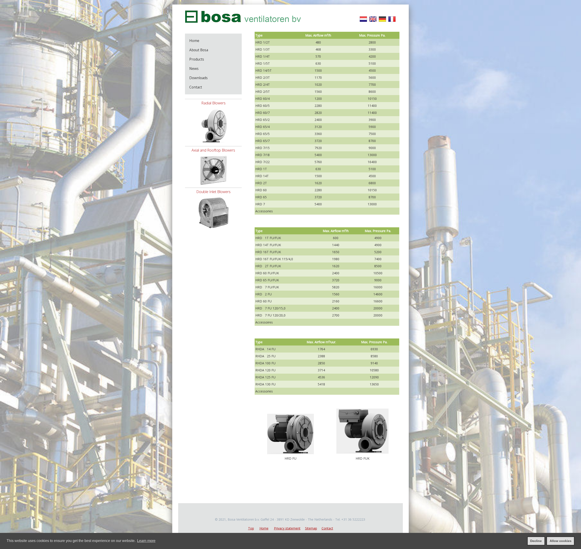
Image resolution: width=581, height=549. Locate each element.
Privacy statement (287, 528)
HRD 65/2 (262, 120)
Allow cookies (560, 541)
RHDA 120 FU (265, 370)
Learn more (146, 541)
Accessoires (264, 322)
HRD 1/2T (262, 42)
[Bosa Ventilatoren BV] (243, 25)
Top (251, 528)
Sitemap (311, 528)
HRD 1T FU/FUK (268, 238)
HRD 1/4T (262, 56)
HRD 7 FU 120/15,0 (270, 308)
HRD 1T (261, 169)
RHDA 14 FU (265, 349)
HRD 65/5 (262, 134)
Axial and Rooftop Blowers (213, 150)
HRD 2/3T (262, 77)
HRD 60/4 (262, 98)
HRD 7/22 (262, 162)
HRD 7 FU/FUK (267, 287)
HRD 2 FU (263, 294)
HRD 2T (261, 183)
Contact (327, 528)
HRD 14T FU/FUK (268, 245)
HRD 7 (260, 204)
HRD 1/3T (262, 49)
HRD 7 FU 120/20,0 (270, 315)
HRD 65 (261, 197)
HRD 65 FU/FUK (267, 280)
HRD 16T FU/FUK (268, 252)
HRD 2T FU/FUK (268, 266)
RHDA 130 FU (265, 384)
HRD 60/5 (262, 105)
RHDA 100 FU (265, 363)
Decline (536, 541)
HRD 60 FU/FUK (267, 273)
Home (263, 528)
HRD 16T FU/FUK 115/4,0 (274, 259)
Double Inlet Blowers (213, 191)
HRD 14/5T (263, 70)
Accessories (264, 211)
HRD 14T (262, 176)
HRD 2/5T (262, 91)
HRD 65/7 (262, 141)
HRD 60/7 (262, 112)
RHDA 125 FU (265, 377)
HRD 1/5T (262, 63)
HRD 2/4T (262, 84)
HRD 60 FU (263, 301)
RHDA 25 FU (265, 356)
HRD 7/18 (262, 155)
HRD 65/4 (262, 127)
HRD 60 (261, 190)
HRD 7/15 (262, 148)
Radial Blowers (213, 102)
